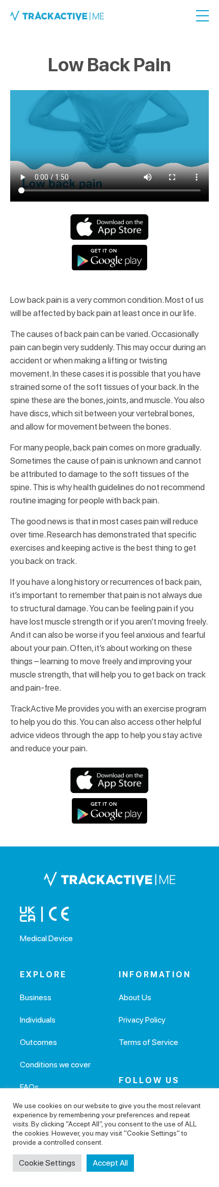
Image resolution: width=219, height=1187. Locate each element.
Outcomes (38, 1042)
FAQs (29, 1087)
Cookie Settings (47, 1163)
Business (35, 997)
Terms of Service (148, 1042)
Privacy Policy (142, 1020)
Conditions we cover (55, 1064)
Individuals (38, 1020)
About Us (135, 997)
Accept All (110, 1163)
